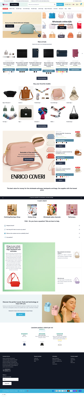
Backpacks (61, 8)
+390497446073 (7, 369)
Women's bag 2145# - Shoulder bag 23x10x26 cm (63, 134)
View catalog (14, 4)
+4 (68, 159)
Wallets (69, 8)
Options (60, 145)
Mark (35, 361)
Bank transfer (36, 359)
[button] (82, 53)
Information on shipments (56, 359)
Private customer (59, 4)
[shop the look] (39, 35)
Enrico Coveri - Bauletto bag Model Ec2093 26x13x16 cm (63, 169)
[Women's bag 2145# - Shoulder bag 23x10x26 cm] (78, 134)
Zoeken (54, 4)
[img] (42, 329)
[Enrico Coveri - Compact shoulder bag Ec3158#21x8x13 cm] (78, 152)
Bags (66, 8)
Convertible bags (26, 8)
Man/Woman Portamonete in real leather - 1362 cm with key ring (62, 64)
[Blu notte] (22, 72)
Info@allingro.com (7, 370)
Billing (72, 361)
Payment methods (37, 356)
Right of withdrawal (55, 358)
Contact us (72, 358)
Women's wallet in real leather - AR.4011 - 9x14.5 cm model (75, 64)
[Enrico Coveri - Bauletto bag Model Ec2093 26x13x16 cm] (78, 169)
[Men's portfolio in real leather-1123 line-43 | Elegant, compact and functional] (48, 53)
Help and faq (73, 359)
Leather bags (40, 8)
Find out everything (42, 78)
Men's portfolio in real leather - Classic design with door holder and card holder (22, 64)
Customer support (74, 356)
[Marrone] (24, 72)
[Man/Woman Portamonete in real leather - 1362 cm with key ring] (62, 53)
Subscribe (7, 383)
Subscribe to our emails (7, 376)
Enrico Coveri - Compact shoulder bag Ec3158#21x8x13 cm (64, 152)
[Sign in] (77, 4)
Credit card (36, 358)
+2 (8, 73)
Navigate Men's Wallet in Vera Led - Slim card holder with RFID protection (35, 64)
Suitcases (55, 8)
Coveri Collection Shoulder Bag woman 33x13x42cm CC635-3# (9, 64)
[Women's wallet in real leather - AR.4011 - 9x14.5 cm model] (75, 53)
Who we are (73, 362)
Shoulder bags (18, 8)
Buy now (20, 314)
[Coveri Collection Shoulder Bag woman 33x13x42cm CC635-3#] (9, 53)
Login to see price (9, 69)
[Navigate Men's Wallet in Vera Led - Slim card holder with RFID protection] (35, 53)
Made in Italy (11, 8)
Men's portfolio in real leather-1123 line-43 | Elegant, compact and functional (48, 64)
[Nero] (20, 72)
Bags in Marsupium (48, 8)
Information (54, 356)
